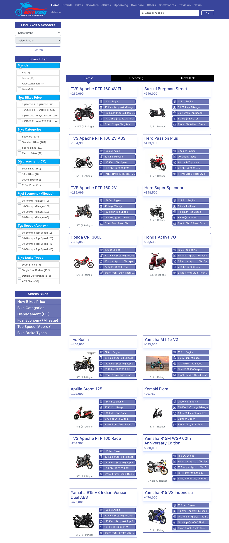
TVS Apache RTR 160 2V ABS (98, 138)
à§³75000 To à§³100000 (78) (38, 110)
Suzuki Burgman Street (165, 88)
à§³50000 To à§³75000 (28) (37, 104)
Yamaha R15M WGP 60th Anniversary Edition (167, 440)
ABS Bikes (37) (30, 281)
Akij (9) (26, 72)
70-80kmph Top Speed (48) (37, 243)
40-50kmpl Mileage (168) (36, 206)
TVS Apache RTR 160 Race (96, 438)
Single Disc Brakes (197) (36, 270)
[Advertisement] (140, 47)
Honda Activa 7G (160, 237)
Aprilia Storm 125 (86, 389)
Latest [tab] (88, 78)
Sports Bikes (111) (32, 147)
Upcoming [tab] (136, 78)
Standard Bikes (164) (34, 142)
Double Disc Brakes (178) (36, 275)
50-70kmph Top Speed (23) (37, 238)
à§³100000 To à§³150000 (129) (40, 115)
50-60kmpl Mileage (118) (36, 211)
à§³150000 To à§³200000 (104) (40, 121)
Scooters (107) (30, 136)
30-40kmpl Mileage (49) (35, 200)
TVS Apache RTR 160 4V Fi (96, 88)
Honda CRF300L (86, 237)
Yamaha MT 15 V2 (161, 339)
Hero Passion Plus (161, 138)
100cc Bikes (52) (31, 179)
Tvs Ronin (80, 339)
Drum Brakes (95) (32, 264)
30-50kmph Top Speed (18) (37, 232)
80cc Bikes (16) (31, 174)
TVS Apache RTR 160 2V (94, 187)
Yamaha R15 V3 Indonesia (168, 492)
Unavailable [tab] (188, 78)
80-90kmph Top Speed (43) (37, 249)
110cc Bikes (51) (31, 185)
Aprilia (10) (28, 78)
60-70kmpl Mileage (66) (35, 217)
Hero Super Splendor (163, 187)
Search (38, 50)
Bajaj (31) (27, 89)
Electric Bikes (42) (32, 153)
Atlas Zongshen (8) (33, 83)
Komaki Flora (156, 389)
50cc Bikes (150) (31, 168)
